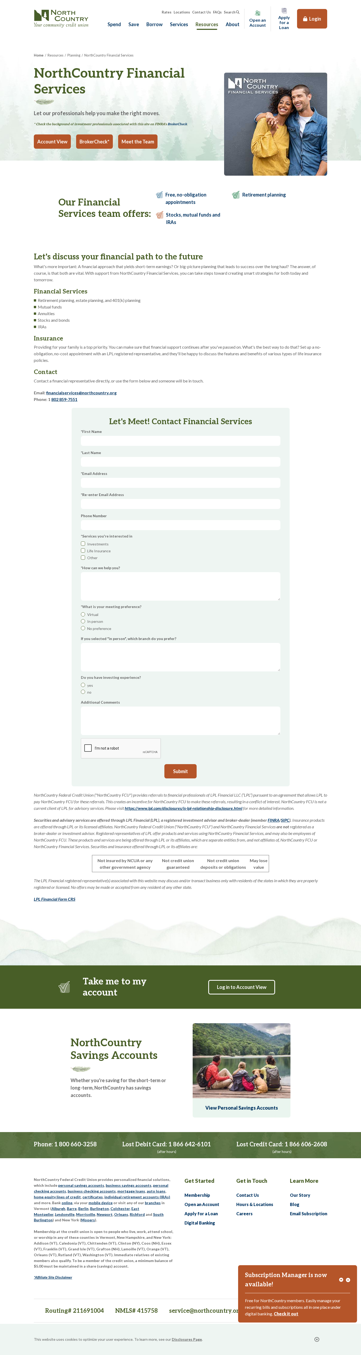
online (67, 1202)
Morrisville (85, 1214)
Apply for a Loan (201, 1213)
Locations (182, 12)
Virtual (92, 614)
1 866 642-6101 (189, 1144)
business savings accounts (128, 1185)
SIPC (285, 820)
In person (95, 621)
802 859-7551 (64, 399)
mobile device (101, 1202)
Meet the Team (138, 141)
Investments (98, 544)
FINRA (273, 820)
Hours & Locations (254, 1204)
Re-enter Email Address (103, 494)
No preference (99, 628)
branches (153, 1202)
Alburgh (58, 1208)
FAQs (217, 12)
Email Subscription (308, 1213)
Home (39, 55)
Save (133, 24)
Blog (294, 1204)
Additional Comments (100, 702)
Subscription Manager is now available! (286, 1280)
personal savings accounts (81, 1185)
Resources (207, 24)
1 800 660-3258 (75, 1144)
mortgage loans (131, 1191)
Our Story (300, 1195)
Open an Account (201, 1204)
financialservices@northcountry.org (81, 392)
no (89, 692)
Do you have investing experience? (111, 677)
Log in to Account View (241, 987)
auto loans (156, 1191)
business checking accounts (92, 1191)
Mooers (88, 1220)
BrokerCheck (177, 124)
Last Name (91, 452)
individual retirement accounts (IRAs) (137, 1197)
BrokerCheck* (94, 141)
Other (92, 557)
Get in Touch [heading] (251, 1181)
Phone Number (94, 515)
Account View (52, 141)
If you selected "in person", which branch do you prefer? (128, 638)
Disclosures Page (187, 1339)
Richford (137, 1214)
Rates (167, 12)
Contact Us (201, 12)
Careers (244, 1213)
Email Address (94, 473)
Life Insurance (99, 551)
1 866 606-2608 (306, 1144)
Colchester (120, 1208)
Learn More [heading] (304, 1181)
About (232, 24)
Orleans (121, 1214)
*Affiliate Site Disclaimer (53, 1277)
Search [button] (229, 12)
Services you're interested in (107, 536)
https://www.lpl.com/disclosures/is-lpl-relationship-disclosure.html (183, 808)
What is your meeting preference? (111, 606)
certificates (92, 1197)
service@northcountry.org (205, 1310)
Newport (105, 1214)
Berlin (83, 1208)
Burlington (99, 1208)
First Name (92, 431)
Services (179, 24)
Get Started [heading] (199, 1181)
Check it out (286, 1313)
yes (90, 685)
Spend (114, 24)
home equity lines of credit (57, 1197)
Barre (72, 1208)
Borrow (154, 24)
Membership (197, 1195)
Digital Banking (199, 1222)
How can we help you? (101, 568)
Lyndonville (65, 1214)
